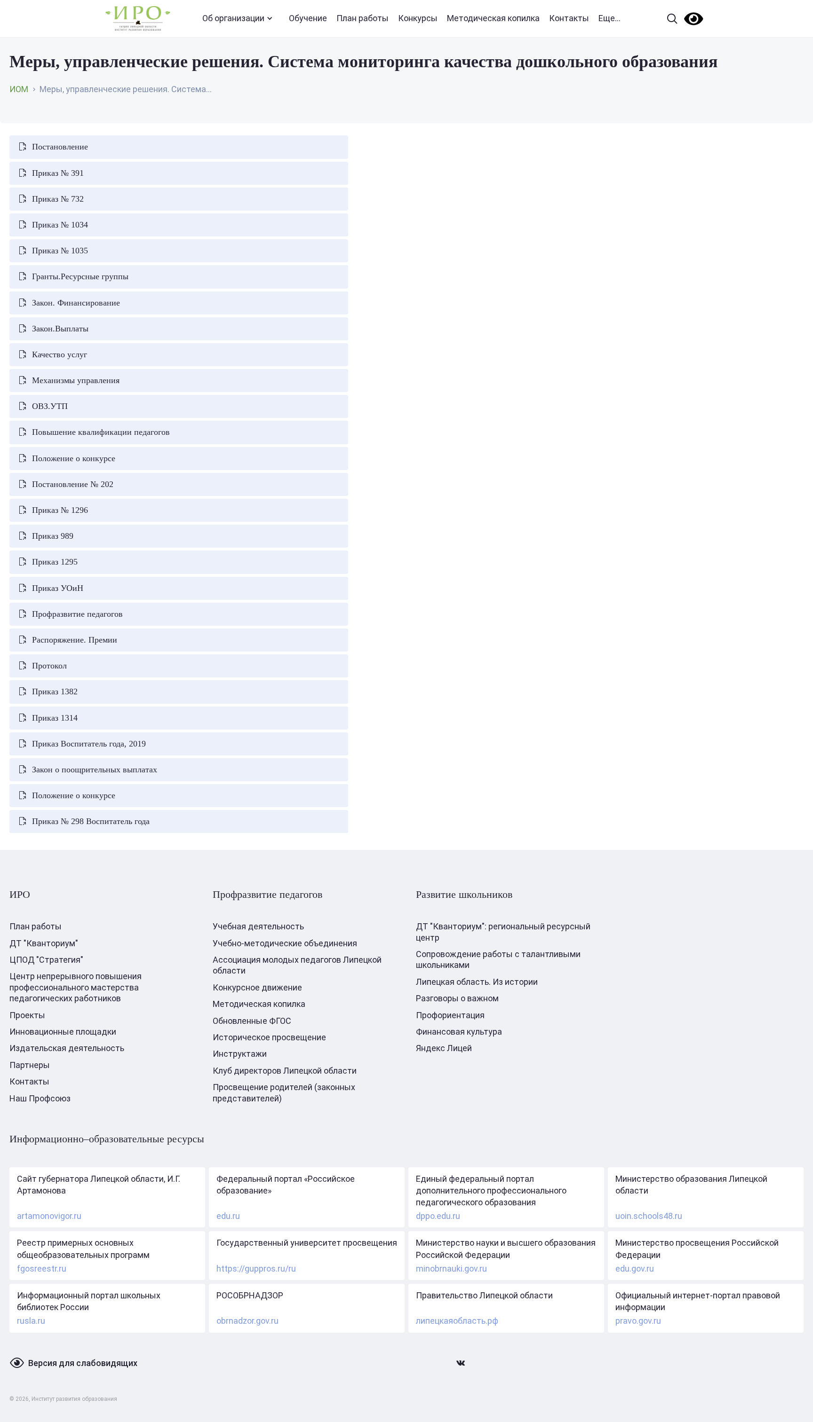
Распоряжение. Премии (74, 639)
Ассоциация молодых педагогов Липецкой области (297, 965)
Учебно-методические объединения (285, 943)
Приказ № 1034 (60, 224)
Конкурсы (418, 18)
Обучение (308, 18)
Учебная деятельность (258, 926)
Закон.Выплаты (60, 328)
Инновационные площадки (62, 1032)
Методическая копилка (493, 18)
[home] (137, 18)
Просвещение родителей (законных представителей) (284, 1092)
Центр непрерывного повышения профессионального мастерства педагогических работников (75, 987)
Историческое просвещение (269, 1037)
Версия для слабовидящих (82, 1363)
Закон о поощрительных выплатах (94, 769)
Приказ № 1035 (60, 250)
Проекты (27, 1015)
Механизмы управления (76, 380)
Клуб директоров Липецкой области (285, 1071)
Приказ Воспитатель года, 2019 (89, 743)
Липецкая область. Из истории (477, 982)
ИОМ (18, 89)
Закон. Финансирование (76, 302)
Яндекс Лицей (444, 1048)
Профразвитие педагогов (77, 614)
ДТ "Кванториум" (43, 943)
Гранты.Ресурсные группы (80, 276)
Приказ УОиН (57, 588)
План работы (362, 18)
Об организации (233, 18)
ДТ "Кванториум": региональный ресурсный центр (503, 931)
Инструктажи (240, 1054)
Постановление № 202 (72, 484)
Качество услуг (59, 354)
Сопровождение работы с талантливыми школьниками (498, 959)
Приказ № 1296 (60, 510)
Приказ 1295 (55, 561)
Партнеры (29, 1065)
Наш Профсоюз (40, 1098)
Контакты (569, 18)
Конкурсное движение (257, 987)
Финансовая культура (459, 1032)
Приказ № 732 (58, 199)
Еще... (609, 18)
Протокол (49, 665)
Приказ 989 (52, 536)
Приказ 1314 (55, 718)
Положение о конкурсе (73, 458)
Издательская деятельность (66, 1048)
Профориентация (450, 1015)
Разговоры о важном (457, 998)
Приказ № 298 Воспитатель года (91, 821)
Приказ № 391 (58, 173)
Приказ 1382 (55, 691)
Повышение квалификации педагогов (101, 432)
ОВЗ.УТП (50, 406)
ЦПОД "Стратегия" (46, 960)
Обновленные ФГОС (252, 1021)
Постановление (60, 146)
